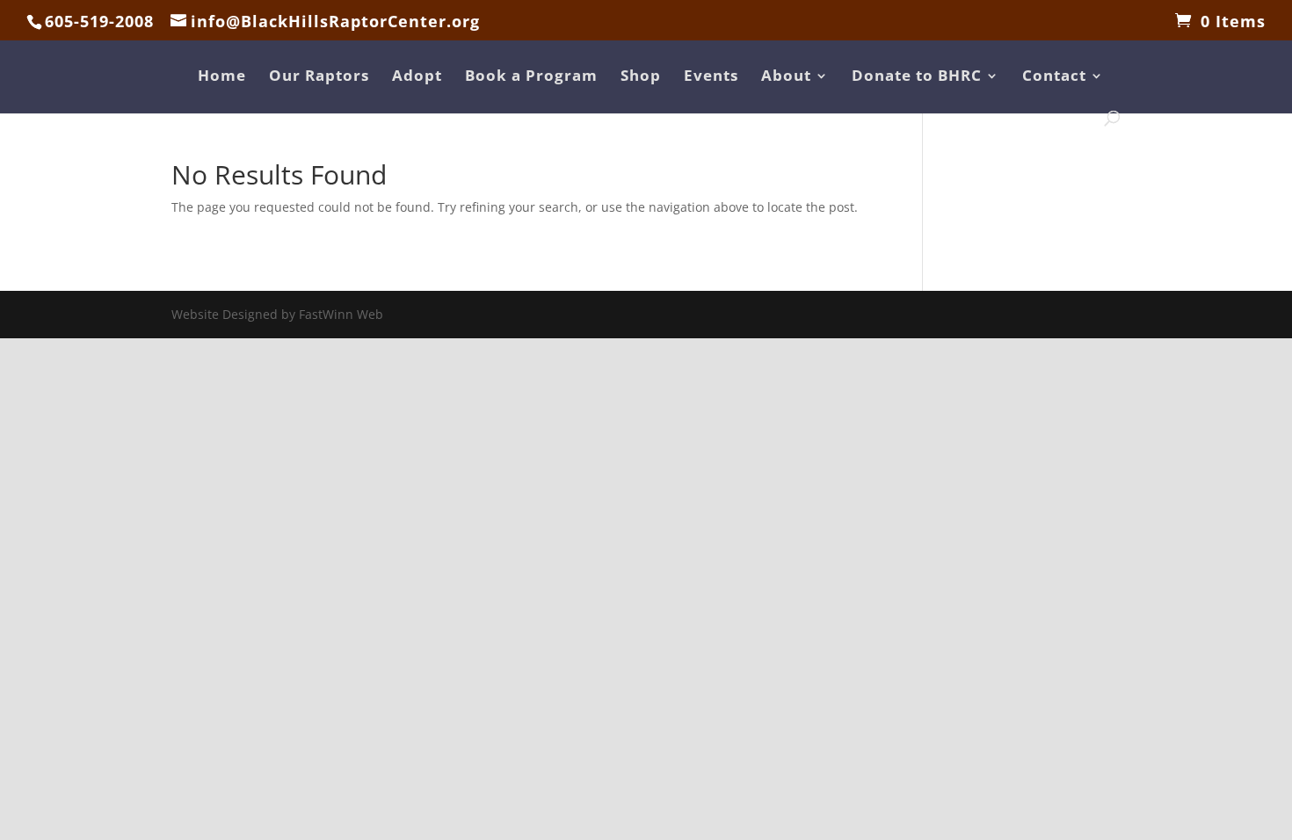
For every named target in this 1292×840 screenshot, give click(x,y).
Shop (641, 77)
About (786, 77)
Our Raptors (319, 77)
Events (711, 77)
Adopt (417, 77)
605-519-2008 (99, 21)
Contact (1054, 77)
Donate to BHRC (917, 77)
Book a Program (531, 77)
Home (222, 77)
